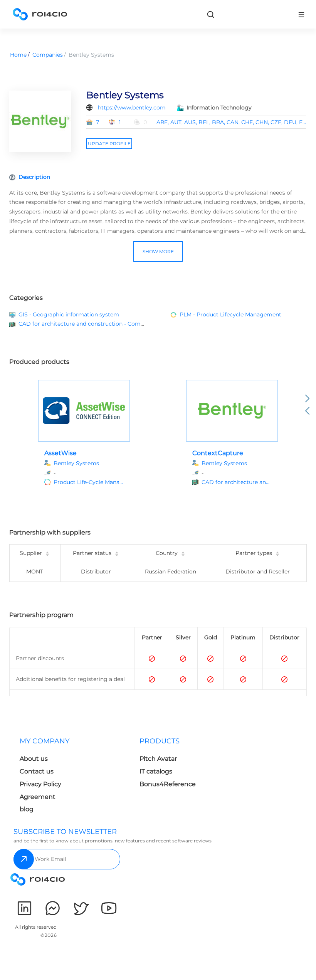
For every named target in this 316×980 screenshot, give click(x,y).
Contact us (37, 771)
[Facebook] (52, 908)
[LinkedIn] (24, 908)
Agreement (37, 796)
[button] (89, 482)
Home (18, 54)
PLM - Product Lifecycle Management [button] (230, 314)
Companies (47, 54)
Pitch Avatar (158, 758)
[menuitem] (73, 777)
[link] (210, 14)
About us (34, 758)
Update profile (109, 143)
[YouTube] (108, 908)
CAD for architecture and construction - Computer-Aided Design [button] (105, 323)
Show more (158, 251)
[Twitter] (80, 908)
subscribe (23, 859)
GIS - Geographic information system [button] (68, 314)
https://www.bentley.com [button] (132, 107)
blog (27, 809)
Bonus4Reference (168, 784)
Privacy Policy (40, 784)
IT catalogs (156, 771)
